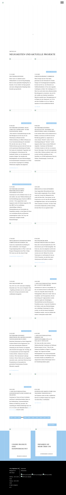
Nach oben (51, 424)
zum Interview (38, 402)
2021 (29, 417)
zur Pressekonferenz (14, 370)
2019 (37, 417)
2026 (11, 417)
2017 (45, 417)
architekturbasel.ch (13, 167)
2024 (19, 417)
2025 (15, 417)
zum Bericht (37, 106)
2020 (33, 417)
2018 (41, 417)
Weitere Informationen (40, 262)
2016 (49, 417)
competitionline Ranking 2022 (16, 256)
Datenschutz (23, 470)
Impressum (23, 468)
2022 (25, 417)
